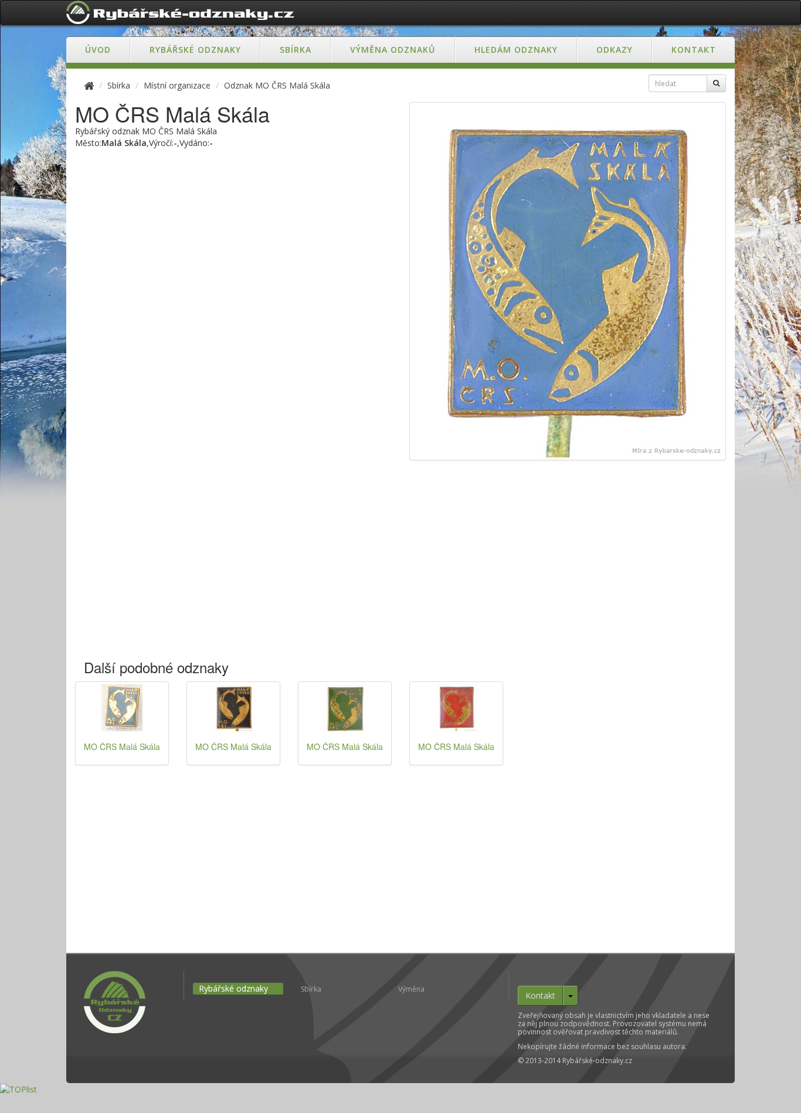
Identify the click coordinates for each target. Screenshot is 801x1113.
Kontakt (693, 49)
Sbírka (295, 49)
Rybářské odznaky (195, 49)
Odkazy (614, 49)
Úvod (98, 49)
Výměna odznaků (392, 49)
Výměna (411, 989)
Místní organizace (177, 85)
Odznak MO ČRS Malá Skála (277, 85)
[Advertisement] (400, 566)
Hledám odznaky (516, 49)
